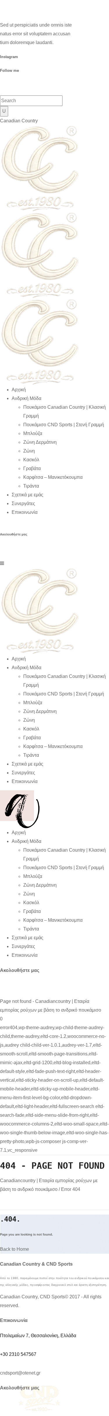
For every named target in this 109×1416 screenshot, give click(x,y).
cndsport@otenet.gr (20, 1372)
